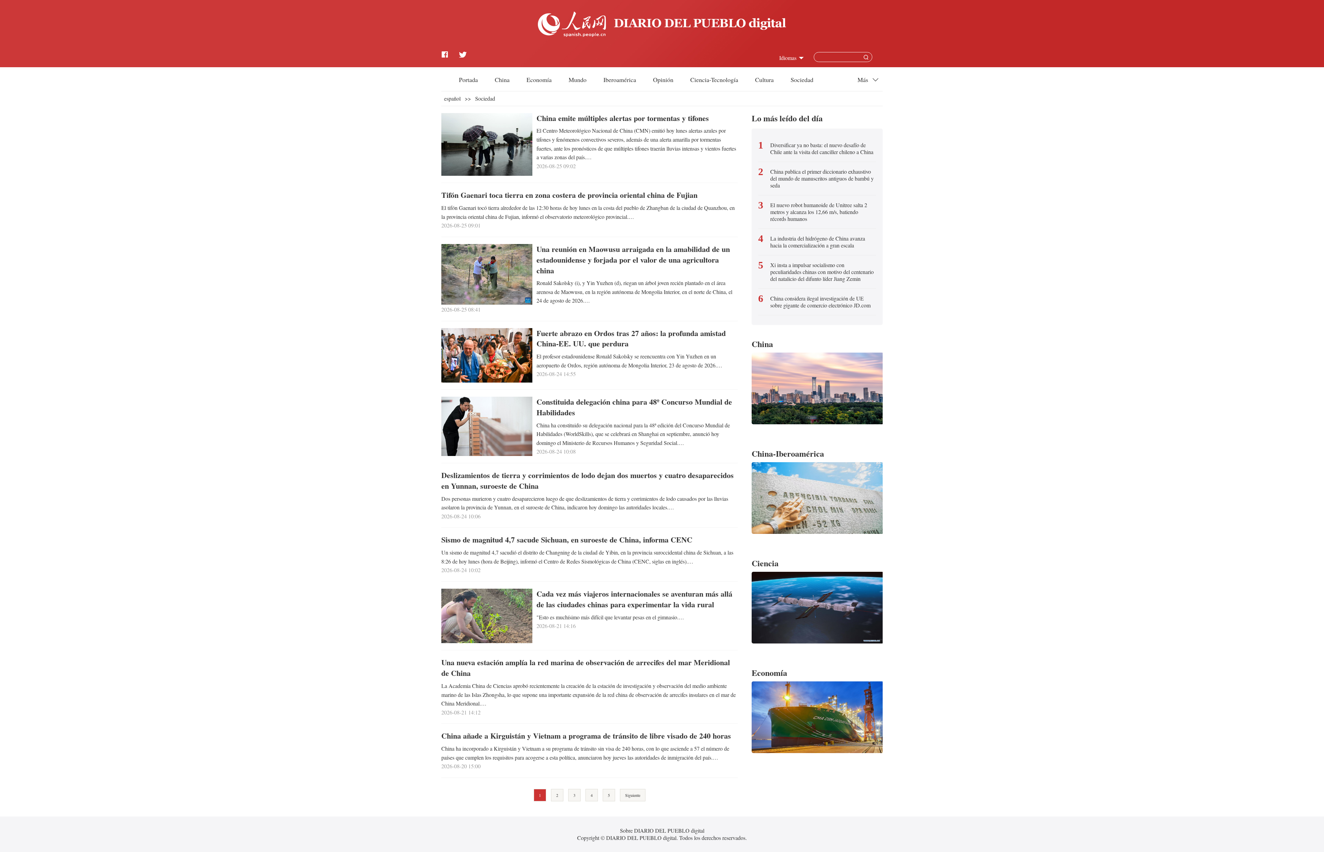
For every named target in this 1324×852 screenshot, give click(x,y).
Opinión (663, 79)
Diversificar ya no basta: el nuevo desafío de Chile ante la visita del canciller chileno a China (821, 148)
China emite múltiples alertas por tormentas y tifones (622, 118)
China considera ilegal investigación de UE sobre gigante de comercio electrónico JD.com (820, 302)
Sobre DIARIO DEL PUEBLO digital (662, 830)
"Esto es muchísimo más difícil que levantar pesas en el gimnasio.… (610, 617)
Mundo (577, 79)
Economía (539, 79)
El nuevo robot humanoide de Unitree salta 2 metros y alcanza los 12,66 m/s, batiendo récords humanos (818, 212)
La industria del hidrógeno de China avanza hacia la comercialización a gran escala (817, 242)
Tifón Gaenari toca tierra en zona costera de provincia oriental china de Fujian (569, 195)
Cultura (764, 79)
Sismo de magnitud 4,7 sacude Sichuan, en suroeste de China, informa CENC (566, 539)
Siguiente (632, 795)
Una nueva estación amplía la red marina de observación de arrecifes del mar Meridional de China (585, 668)
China (502, 79)
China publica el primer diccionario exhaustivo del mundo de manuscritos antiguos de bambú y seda (822, 178)
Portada (468, 79)
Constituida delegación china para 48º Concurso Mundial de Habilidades (634, 407)
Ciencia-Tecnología (714, 79)
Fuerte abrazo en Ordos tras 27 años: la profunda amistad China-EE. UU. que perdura (631, 338)
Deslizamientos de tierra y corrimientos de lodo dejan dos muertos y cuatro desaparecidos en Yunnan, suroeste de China (587, 480)
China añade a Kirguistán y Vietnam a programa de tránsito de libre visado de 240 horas (586, 735)
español (452, 98)
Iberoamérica (619, 79)
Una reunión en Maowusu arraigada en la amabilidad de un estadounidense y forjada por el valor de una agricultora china (633, 259)
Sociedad (802, 79)
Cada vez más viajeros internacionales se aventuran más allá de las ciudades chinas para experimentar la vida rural (634, 599)
